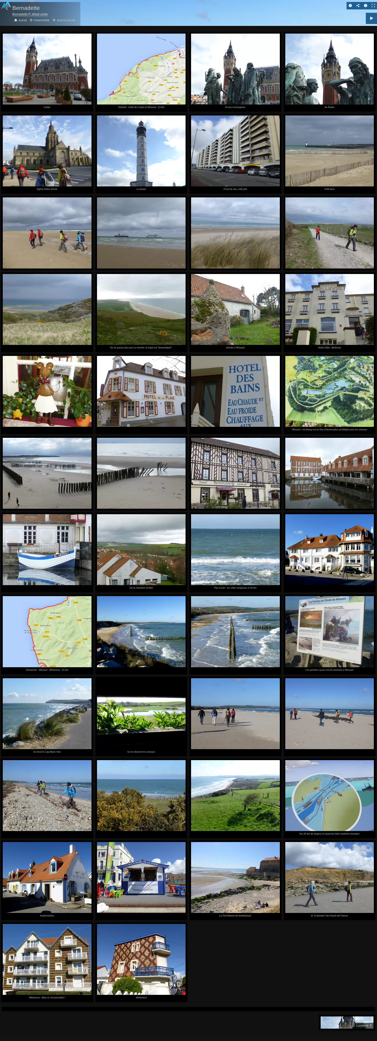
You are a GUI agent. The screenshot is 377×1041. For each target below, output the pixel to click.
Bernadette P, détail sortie (30, 14)
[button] (8, 1033)
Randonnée (41, 20)
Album (22, 20)
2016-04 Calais (66, 20)
